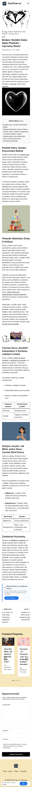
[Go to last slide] (5, 658)
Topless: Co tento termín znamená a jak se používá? (24, 614)
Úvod (5, 771)
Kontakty (23, 771)
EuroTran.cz (7, 50)
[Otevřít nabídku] (28, 3)
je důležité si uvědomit (17, 540)
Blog (3, 37)
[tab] (12, 680)
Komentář (7, 705)
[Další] (26, 658)
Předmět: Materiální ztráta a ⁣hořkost (15, 129)
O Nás (16, 771)
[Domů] (2, 32)
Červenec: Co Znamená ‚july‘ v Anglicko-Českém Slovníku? (24, 656)
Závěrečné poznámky (10, 141)
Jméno (6, 730)
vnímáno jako (25, 155)
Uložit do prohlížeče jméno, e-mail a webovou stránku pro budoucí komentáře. (15, 746)
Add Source (23, 783)
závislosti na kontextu (18, 360)
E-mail (6, 739)
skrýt (21, 121)
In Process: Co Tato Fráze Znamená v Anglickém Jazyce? (7, 615)
